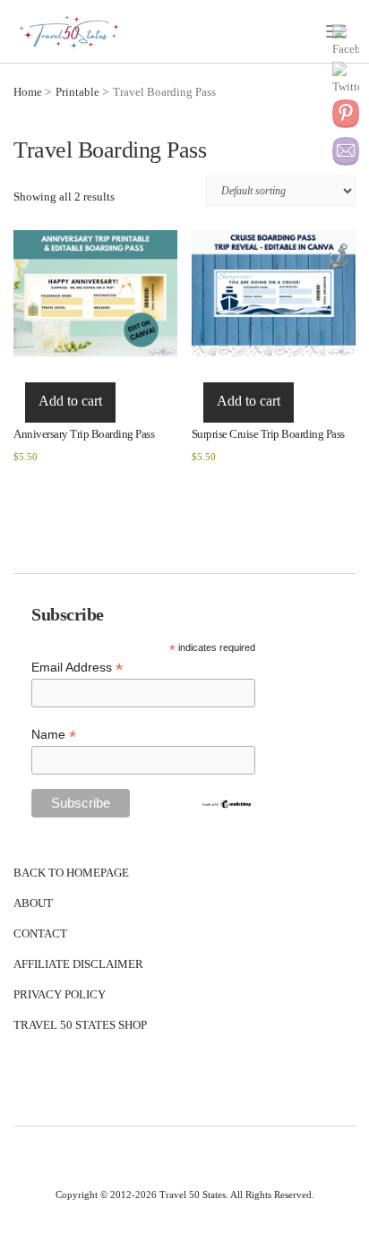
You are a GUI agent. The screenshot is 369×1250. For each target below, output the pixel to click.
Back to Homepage (71, 872)
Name (53, 734)
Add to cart (70, 400)
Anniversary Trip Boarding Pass (83, 434)
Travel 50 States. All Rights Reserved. (236, 1194)
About (33, 903)
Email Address (77, 667)
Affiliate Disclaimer (78, 964)
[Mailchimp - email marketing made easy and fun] (226, 803)
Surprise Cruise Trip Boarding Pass (268, 434)
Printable (77, 91)
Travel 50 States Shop (80, 1025)
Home (27, 91)
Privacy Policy (59, 994)
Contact (40, 933)
